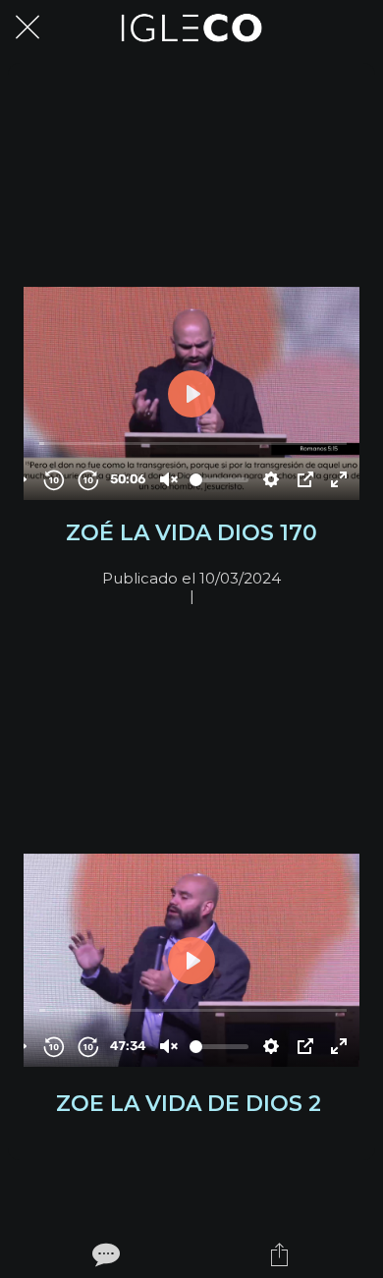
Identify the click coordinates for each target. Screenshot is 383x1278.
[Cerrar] (27, 27)
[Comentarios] (104, 1254)
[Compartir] (279, 1254)
